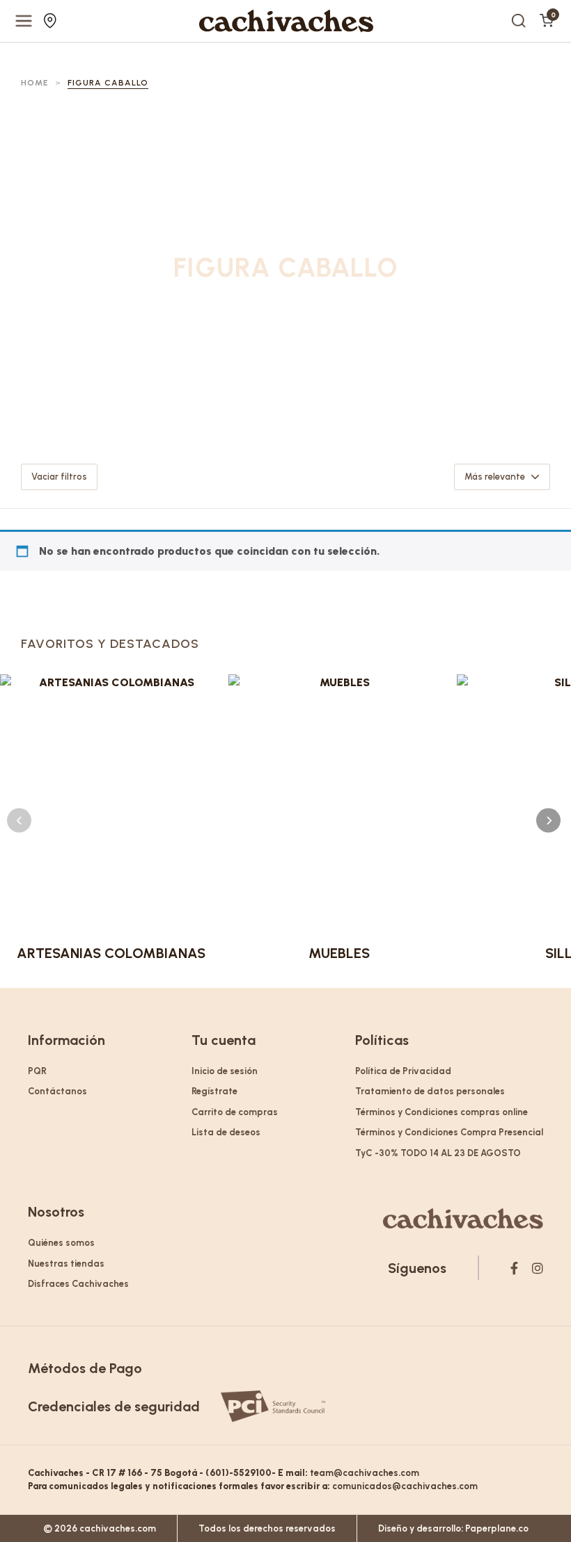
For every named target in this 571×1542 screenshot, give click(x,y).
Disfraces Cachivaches (78, 1284)
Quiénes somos (61, 1242)
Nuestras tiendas (51, 21)
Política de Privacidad (403, 1071)
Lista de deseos (225, 1132)
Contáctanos (57, 1091)
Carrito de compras (234, 1112)
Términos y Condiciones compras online (441, 1112)
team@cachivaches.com (364, 1473)
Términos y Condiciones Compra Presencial (449, 1132)
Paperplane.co (497, 1528)
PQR (37, 1071)
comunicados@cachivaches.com (405, 1486)
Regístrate (214, 1091)
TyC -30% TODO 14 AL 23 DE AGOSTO (438, 1153)
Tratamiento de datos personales (430, 1091)
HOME (35, 83)
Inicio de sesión (224, 1071)
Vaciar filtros (59, 476)
